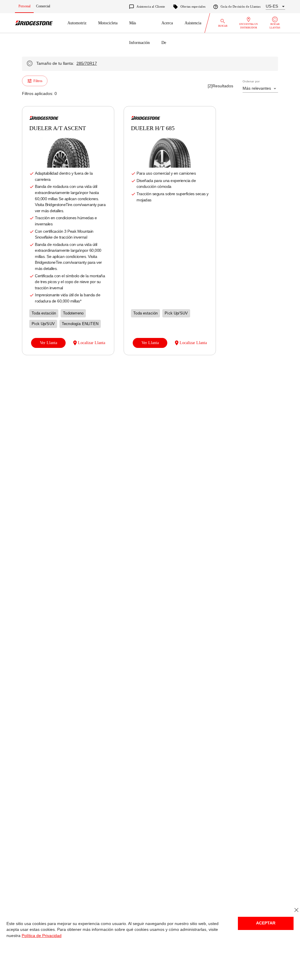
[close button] (296, 910)
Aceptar (265, 923)
